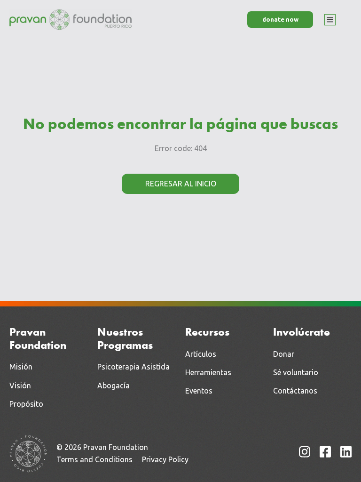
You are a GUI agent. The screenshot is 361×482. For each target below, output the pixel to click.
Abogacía (113, 385)
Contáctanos (295, 390)
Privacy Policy (165, 459)
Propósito (26, 404)
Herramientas (208, 372)
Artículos (200, 354)
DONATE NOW (280, 19)
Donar (283, 354)
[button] (330, 19)
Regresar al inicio (180, 183)
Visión (20, 385)
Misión (20, 366)
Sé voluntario (295, 372)
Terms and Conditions (94, 459)
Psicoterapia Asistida (133, 366)
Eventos (198, 390)
